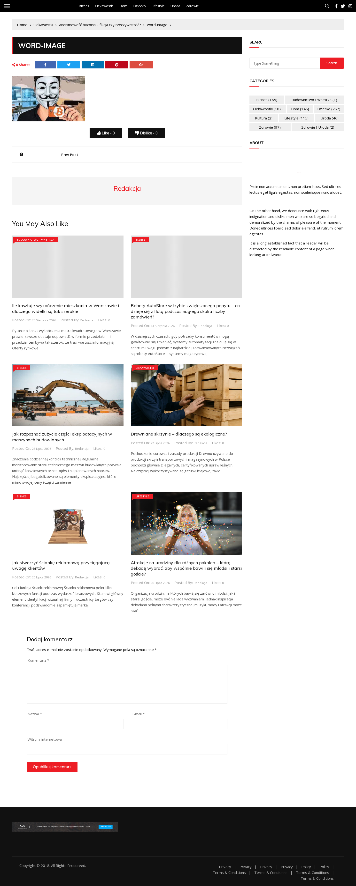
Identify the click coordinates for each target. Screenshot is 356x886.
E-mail (138, 713)
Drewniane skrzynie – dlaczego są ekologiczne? (179, 434)
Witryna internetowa (45, 739)
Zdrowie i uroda (317, 127)
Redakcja (86, 320)
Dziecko (139, 6)
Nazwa (35, 713)
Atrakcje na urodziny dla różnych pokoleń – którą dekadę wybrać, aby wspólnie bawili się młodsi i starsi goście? (186, 568)
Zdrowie (192, 6)
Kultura (263, 118)
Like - (108, 133)
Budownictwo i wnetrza (35, 239)
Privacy (225, 867)
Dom (123, 6)
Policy (306, 867)
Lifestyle (158, 6)
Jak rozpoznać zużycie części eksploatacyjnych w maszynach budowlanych (62, 436)
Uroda (175, 6)
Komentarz (38, 660)
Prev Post (69, 154)
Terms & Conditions (229, 872)
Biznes (84, 6)
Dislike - (148, 133)
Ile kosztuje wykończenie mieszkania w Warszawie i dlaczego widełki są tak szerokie (65, 308)
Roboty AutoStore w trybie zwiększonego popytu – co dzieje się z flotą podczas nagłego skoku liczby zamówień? (185, 311)
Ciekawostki (104, 6)
